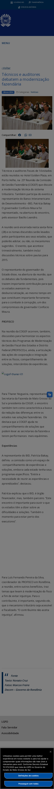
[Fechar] (50, 752)
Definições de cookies (28, 775)
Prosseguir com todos (28, 784)
